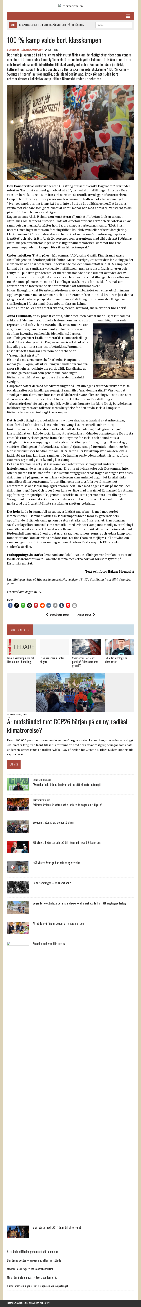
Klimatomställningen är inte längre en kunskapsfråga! (37, 1286)
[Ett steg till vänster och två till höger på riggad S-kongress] (18, 851)
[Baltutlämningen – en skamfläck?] (18, 891)
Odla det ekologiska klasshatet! (116, 660)
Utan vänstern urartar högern (52, 660)
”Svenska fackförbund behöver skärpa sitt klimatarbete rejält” (68, 784)
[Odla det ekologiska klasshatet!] (119, 653)
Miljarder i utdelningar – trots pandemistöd (32, 1277)
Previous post (59, 614)
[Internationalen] (70, 6)
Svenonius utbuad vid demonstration (53, 822)
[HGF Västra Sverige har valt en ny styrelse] (18, 871)
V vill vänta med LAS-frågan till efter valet (57, 1227)
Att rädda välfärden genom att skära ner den (58, 923)
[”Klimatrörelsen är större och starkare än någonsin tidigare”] (18, 808)
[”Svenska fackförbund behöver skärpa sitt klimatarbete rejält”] (18, 788)
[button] (10, 605)
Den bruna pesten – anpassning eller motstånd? (34, 1260)
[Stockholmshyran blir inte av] (18, 1215)
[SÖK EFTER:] (113, 24)
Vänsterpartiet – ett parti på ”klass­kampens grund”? (85, 662)
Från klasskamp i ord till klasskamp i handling (21, 660)
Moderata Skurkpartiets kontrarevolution (30, 1269)
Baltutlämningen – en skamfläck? (52, 883)
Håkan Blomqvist (32, 49)
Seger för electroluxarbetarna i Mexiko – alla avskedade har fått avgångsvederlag (79, 903)
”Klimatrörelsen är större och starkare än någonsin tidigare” (67, 805)
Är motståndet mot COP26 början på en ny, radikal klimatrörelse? (67, 725)
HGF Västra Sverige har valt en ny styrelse (56, 863)
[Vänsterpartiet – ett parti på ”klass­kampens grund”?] (87, 653)
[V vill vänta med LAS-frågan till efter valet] (18, 1235)
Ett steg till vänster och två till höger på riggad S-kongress (67, 842)
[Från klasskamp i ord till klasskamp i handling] (21, 653)
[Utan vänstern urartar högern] (54, 653)
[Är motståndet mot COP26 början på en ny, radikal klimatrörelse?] (70, 709)
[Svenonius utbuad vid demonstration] (18, 830)
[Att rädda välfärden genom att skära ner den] (18, 931)
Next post (84, 614)
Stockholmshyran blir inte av (49, 943)
